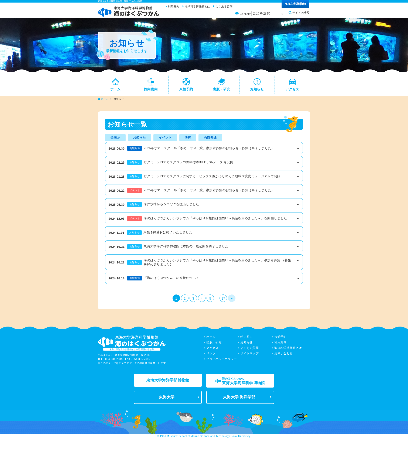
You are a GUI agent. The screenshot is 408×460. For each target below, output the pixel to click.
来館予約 (280, 336)
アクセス (212, 348)
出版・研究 (214, 342)
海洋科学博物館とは (288, 348)
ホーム (105, 99)
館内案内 (246, 336)
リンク (210, 353)
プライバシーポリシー (221, 359)
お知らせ (246, 342)
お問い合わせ (283, 353)
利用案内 (280, 342)
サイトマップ (249, 353)
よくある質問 (249, 348)
